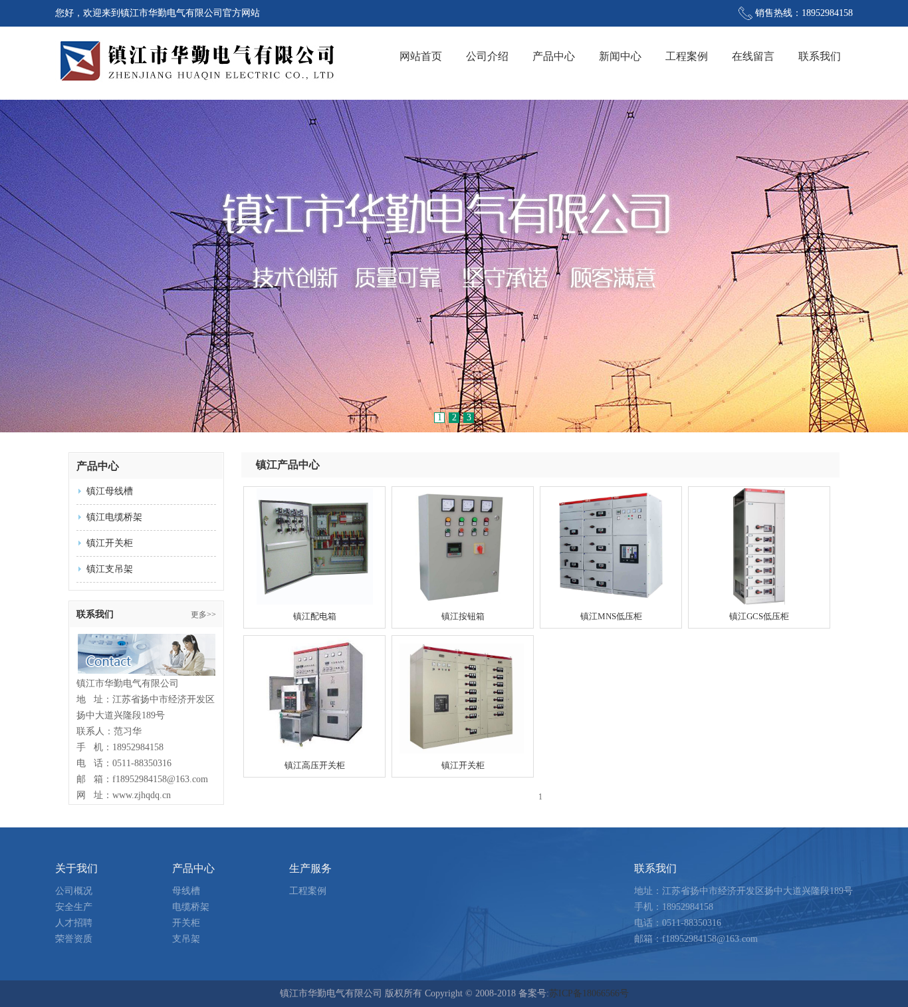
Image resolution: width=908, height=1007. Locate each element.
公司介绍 (487, 56)
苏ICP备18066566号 (589, 993)
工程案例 (686, 56)
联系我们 (819, 56)
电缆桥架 (190, 907)
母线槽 (186, 891)
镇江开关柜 (109, 543)
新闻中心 (620, 56)
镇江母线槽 (109, 491)
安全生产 (73, 907)
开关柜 (186, 923)
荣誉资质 (73, 939)
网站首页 (420, 56)
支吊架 (186, 939)
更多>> (203, 614)
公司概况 (73, 891)
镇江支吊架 (109, 569)
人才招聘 (73, 923)
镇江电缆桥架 (114, 517)
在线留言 (753, 56)
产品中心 (553, 56)
